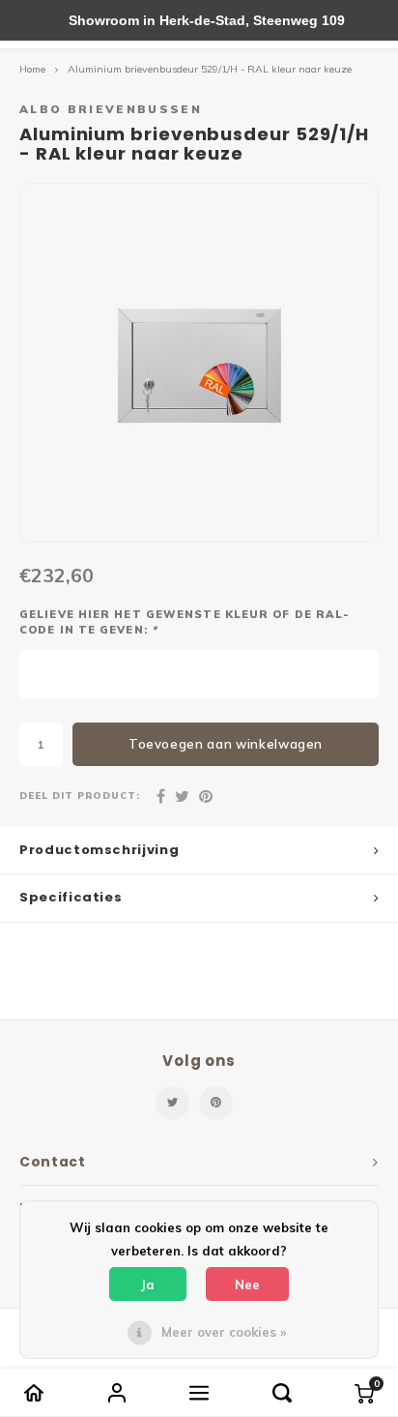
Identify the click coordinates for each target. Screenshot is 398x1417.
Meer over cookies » (223, 1332)
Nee (247, 1284)
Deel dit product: (79, 795)
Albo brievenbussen (110, 109)
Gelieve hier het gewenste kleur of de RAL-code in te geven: (184, 621)
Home (32, 69)
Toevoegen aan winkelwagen (225, 744)
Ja (148, 1284)
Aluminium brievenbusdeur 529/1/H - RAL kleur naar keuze (210, 69)
